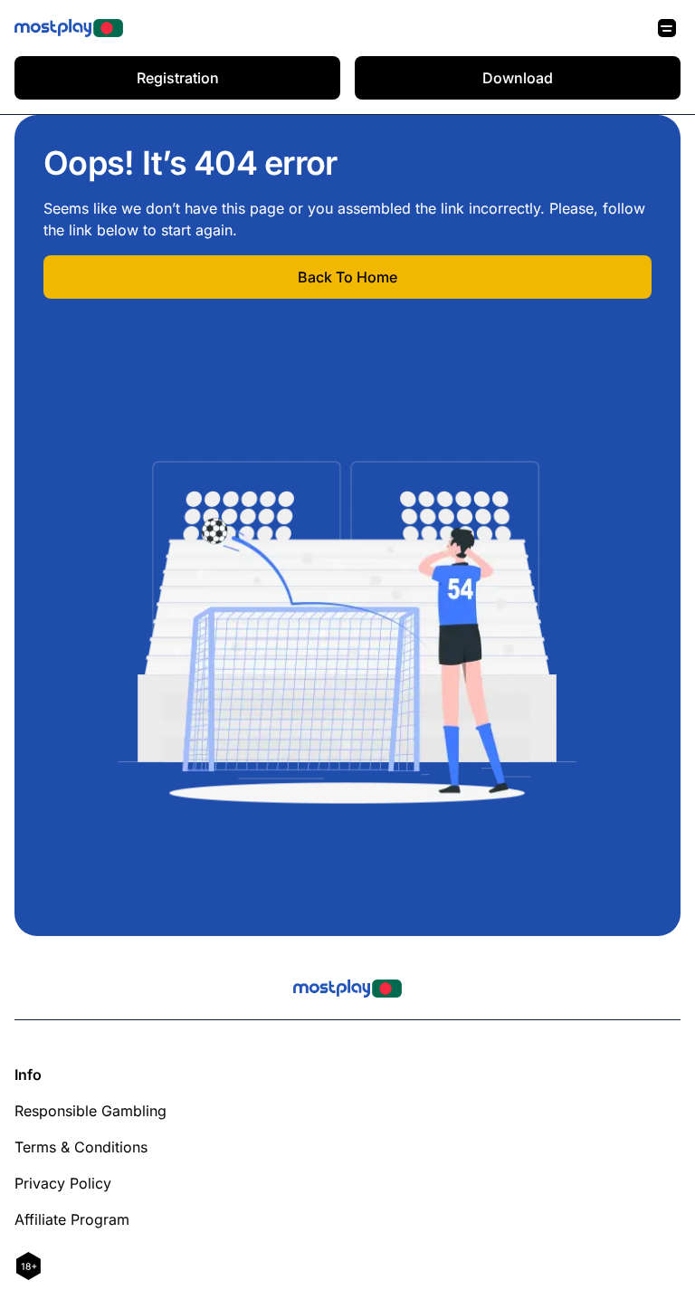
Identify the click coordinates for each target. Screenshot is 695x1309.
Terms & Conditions (81, 1147)
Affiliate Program (71, 1219)
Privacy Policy (62, 1183)
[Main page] (68, 28)
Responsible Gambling (90, 1111)
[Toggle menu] (667, 28)
